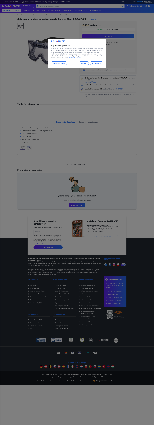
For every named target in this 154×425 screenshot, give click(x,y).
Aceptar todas (96, 63)
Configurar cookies (59, 63)
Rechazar (84, 63)
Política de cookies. (75, 58)
